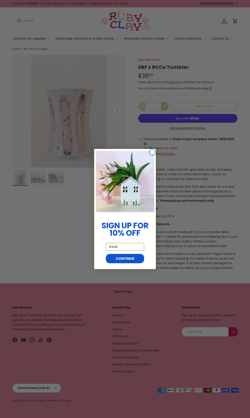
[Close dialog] (152, 152)
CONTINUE (125, 258)
